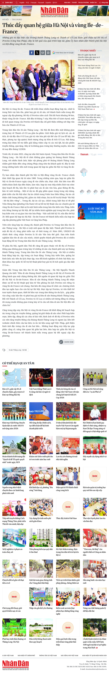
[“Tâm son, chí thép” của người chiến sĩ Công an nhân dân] (95, 538)
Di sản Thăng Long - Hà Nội (18, 350)
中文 (27, 2)
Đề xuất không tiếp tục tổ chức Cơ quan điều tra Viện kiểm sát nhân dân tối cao (88, 145)
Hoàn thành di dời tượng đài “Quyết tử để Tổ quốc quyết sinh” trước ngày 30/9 (13, 459)
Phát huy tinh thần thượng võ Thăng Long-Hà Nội (14, 640)
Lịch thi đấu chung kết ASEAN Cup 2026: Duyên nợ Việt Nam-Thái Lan (88, 106)
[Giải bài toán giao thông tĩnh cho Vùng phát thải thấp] (41, 569)
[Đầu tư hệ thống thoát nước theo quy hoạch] (41, 627)
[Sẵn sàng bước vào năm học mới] (95, 569)
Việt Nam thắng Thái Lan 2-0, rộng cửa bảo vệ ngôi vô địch (89, 66)
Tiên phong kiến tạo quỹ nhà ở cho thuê (41, 550)
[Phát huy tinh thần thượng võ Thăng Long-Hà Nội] (14, 627)
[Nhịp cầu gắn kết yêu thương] (41, 597)
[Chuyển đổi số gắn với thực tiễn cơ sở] (14, 569)
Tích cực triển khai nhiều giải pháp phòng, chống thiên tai (68, 581)
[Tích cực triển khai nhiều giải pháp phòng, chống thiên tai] (68, 569)
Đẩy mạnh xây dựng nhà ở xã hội (95, 458)
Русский (41, 2)
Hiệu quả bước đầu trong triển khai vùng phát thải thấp (66, 642)
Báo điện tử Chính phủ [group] (26, 655)
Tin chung (17, 19)
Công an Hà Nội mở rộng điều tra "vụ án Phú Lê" (93, 390)
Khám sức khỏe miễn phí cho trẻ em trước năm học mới (41, 458)
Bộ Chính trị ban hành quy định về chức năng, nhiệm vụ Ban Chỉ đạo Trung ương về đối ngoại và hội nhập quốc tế (95, 427)
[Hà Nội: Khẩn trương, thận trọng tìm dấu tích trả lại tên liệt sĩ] (68, 538)
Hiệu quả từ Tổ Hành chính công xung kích (67, 488)
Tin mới (74, 2)
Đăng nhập (105, 2)
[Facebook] (31, 52)
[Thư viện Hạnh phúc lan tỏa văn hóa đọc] (95, 507)
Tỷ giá (93, 154)
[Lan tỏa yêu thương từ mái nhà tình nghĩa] (68, 445)
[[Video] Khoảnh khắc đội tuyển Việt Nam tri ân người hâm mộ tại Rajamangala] (68, 411)
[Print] (48, 52)
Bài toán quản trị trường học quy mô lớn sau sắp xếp (94, 488)
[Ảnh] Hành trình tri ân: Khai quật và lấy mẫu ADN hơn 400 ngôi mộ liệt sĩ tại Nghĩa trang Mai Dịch (94, 643)
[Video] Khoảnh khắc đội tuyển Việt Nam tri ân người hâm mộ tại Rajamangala (67, 425)
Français (33, 2)
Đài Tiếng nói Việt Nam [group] (69, 655)
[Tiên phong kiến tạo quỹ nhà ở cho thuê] (41, 538)
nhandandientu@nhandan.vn (96, 669)
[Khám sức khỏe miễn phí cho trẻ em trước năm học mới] (41, 445)
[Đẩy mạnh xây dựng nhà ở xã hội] (95, 445)
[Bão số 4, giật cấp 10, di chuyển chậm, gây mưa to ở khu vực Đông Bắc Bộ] (14, 377)
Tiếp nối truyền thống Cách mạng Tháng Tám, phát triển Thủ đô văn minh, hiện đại (14, 521)
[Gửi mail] (42, 52)
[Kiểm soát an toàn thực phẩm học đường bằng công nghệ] (68, 597)
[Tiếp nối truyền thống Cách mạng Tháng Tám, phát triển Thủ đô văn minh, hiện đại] (14, 507)
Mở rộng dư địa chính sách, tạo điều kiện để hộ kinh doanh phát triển (40, 425)
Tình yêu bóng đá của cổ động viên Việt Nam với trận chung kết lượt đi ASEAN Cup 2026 (89, 79)
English (21, 2)
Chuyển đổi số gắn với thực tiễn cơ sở (13, 581)
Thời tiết (84, 154)
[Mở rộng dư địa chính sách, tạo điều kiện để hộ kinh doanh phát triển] (41, 411)
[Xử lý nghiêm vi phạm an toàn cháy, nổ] (14, 538)
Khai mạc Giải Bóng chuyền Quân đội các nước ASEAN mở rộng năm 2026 (13, 425)
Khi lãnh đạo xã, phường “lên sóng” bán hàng (41, 488)
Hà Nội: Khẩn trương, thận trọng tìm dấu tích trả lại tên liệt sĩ (67, 552)
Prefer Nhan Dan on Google (64, 53)
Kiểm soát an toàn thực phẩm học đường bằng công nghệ (67, 611)
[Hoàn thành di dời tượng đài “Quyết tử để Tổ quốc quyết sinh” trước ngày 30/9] (14, 445)
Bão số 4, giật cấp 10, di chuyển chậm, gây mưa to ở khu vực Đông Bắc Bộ (89, 57)
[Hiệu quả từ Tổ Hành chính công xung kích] (68, 476)
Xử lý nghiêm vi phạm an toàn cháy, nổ (12, 550)
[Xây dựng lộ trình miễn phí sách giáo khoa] (41, 507)
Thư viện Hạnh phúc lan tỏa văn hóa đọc (94, 519)
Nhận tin (93, 2)
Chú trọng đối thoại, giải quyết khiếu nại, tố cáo (12, 609)
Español (48, 2)
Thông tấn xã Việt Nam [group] (48, 655)
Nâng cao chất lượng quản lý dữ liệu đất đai (94, 609)
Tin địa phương (83, 2)
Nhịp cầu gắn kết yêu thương (40, 608)
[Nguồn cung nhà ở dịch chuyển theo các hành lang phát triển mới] (14, 476)
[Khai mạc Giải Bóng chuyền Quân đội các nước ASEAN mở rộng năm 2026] (14, 411)
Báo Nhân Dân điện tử (54, 12)
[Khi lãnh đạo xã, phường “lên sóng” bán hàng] (41, 476)
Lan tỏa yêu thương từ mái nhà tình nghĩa (66, 458)
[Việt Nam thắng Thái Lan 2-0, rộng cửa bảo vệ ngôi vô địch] (41, 377)
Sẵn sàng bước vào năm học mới (94, 581)
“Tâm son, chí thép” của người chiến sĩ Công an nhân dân (94, 552)
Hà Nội (5, 19)
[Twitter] (37, 52)
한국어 (55, 2)
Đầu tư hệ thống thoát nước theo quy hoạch (40, 640)
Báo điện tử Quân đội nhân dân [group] (94, 655)
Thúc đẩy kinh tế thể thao (66, 518)
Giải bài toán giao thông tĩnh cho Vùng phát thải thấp (40, 581)
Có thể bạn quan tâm (18, 363)
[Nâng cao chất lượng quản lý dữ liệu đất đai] (95, 597)
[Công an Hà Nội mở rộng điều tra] (95, 377)
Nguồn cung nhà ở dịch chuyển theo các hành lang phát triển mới (13, 490)
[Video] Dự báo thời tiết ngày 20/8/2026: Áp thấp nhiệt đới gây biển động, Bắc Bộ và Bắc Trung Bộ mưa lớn (89, 134)
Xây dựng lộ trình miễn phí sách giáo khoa (40, 519)
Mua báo (67, 2)
